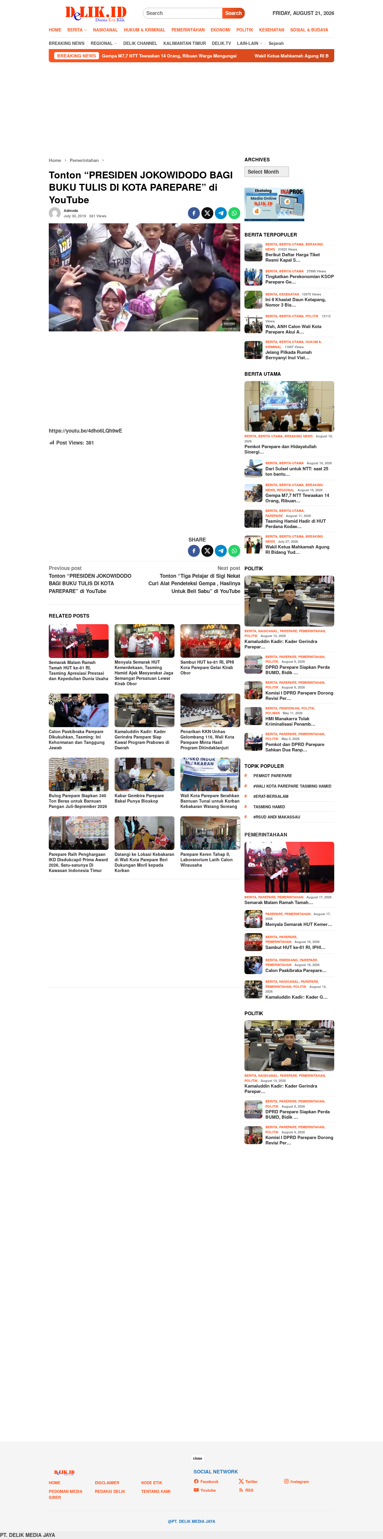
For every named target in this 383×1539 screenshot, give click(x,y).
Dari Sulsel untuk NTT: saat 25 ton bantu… (296, 471)
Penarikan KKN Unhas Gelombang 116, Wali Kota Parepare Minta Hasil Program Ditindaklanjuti (207, 739)
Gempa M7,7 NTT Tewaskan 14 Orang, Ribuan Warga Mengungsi (108, 55)
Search (233, 12)
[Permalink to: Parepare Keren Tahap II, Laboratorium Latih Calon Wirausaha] (210, 833)
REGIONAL (285, 490)
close (197, 1458)
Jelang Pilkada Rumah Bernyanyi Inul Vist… (288, 354)
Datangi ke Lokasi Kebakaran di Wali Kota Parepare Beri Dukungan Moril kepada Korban (144, 862)
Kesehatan (289, 294)
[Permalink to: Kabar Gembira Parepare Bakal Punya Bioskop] (144, 774)
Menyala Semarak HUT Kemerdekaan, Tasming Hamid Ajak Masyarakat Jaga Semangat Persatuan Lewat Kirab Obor (144, 672)
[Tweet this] (207, 213)
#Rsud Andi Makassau (276, 817)
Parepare (274, 515)
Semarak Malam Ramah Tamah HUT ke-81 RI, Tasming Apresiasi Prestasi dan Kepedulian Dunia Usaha (78, 670)
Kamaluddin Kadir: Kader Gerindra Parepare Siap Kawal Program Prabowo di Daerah (142, 739)
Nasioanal (268, 631)
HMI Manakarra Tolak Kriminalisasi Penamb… (290, 721)
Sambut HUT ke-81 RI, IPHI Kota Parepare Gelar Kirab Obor (207, 667)
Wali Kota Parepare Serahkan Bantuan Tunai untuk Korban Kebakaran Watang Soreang (210, 800)
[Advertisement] (191, 109)
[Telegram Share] (221, 213)
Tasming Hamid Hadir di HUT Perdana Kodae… (295, 523)
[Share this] (194, 213)
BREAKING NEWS (299, 436)
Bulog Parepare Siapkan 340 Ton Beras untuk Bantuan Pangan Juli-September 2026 (78, 800)
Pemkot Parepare (272, 775)
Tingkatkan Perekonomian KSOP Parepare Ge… (299, 279)
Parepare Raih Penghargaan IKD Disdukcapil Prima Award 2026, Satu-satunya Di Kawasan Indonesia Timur (78, 862)
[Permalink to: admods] (55, 212)
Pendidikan (289, 708)
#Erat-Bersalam (270, 796)
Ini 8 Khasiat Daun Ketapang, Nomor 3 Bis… (295, 302)
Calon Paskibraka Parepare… (295, 970)
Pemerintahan (312, 631)
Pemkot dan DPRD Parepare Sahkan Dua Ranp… (294, 747)
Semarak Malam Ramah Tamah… (278, 902)
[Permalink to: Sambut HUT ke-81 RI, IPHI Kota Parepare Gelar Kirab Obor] (210, 641)
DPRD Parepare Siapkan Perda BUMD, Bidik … (297, 669)
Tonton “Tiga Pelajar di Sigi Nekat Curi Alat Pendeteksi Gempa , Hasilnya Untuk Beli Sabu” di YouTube (194, 579)
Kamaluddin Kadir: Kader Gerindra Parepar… (280, 644)
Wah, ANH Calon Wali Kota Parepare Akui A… (293, 329)
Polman (272, 713)
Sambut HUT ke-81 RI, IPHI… (295, 947)
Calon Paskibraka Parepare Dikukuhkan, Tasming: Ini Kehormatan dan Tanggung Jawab (77, 739)
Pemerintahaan (265, 834)
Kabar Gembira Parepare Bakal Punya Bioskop (139, 798)
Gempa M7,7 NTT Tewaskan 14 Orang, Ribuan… (297, 497)
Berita (271, 244)
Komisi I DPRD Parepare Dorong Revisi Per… (299, 695)
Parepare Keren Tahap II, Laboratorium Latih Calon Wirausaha (206, 859)
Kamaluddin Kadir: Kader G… (296, 997)
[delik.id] (96, 12)
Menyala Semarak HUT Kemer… (298, 924)
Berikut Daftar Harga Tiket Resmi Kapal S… (292, 257)
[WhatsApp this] (234, 213)
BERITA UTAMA (291, 244)
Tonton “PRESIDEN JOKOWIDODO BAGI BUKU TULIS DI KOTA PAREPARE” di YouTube (90, 579)
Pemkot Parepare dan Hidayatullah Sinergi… (280, 449)
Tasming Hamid (269, 806)
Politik (312, 316)
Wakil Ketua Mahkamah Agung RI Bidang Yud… (297, 549)
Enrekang (288, 960)
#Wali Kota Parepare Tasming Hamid (292, 786)
